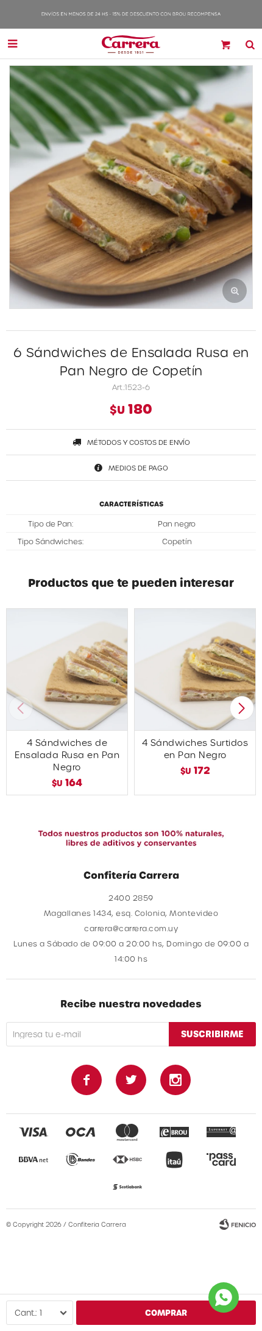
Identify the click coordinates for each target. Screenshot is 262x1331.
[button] (241, 708)
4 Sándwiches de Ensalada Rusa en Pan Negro (67, 754)
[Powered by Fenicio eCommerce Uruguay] (237, 1224)
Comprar (166, 1312)
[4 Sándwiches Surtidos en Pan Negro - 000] (195, 669)
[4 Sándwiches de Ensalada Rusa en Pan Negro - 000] (67, 669)
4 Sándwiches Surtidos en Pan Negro (195, 748)
